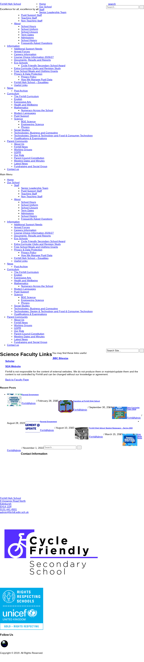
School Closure (29, 31)
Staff (41, 9)
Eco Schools (21, 62)
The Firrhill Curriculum (26, 96)
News (10, 87)
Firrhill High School (10, 3)
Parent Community (17, 141)
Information (13, 45)
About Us (19, 144)
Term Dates (27, 34)
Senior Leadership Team (52, 12)
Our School (45, 6)
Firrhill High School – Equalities (31, 82)
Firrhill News (21, 146)
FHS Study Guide (139, 436)
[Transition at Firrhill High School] (65, 411)
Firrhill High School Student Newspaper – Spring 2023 (111, 428)
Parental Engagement (30, 395)
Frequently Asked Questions (36, 43)
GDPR (17, 152)
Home (42, 3)
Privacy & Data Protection (28, 73)
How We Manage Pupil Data (36, 79)
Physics (25, 127)
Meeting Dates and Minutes (29, 160)
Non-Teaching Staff (31, 20)
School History (29, 40)
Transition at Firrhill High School (86, 401)
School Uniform (29, 29)
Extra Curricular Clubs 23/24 (133, 408)
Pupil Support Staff (31, 15)
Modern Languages (25, 113)
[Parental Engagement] (14, 405)
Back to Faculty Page (17, 379)
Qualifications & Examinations (30, 138)
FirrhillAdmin (29, 403)
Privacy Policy (28, 76)
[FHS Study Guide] (130, 445)
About (17, 23)
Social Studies (22, 130)
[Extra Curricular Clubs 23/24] (119, 418)
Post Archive (21, 90)
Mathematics (21, 107)
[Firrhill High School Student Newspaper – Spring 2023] (81, 438)
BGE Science (28, 121)
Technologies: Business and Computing (36, 132)
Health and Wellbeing (26, 104)
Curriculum (13, 93)
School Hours (28, 26)
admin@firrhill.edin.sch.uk (14, 512)
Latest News (21, 163)
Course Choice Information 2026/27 (34, 57)
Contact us (13, 169)
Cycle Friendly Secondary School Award (43, 65)
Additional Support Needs (28, 48)
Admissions (27, 37)
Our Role (19, 155)
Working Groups (23, 149)
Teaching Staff (29, 17)
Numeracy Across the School (37, 110)
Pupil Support (21, 116)
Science (18, 118)
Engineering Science (32, 124)
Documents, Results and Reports (32, 59)
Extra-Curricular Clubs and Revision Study (37, 68)
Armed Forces (22, 51)
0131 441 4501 (8, 509)
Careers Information (25, 54)
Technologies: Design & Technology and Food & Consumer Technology (53, 135)
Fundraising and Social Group (30, 166)
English (18, 99)
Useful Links (21, 85)
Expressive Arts (22, 101)
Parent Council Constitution (29, 158)
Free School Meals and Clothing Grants (36, 71)
